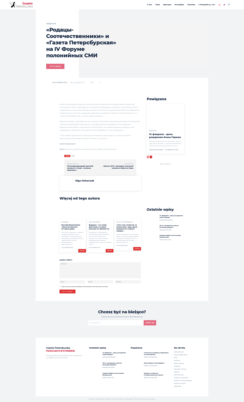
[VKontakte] (54, 362)
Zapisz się (149, 323)
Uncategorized (94, 222)
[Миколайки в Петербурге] (137, 366)
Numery (177, 366)
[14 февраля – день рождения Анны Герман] (166, 115)
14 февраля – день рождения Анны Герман (171, 216)
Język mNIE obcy (180, 355)
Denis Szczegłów (150, 357)
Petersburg (178, 375)
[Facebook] (47, 362)
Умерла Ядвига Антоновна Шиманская (170, 236)
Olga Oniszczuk (59, 82)
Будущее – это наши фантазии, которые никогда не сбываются (99, 227)
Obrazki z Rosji (180, 369)
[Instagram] (50, 362)
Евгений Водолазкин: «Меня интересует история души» (70, 227)
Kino (176, 357)
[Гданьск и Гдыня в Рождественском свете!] (137, 376)
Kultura (177, 360)
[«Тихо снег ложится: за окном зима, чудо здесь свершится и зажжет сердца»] (127, 211)
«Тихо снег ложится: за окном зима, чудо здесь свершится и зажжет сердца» (126, 228)
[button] (229, 4)
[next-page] (151, 157)
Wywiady (177, 386)
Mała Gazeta (179, 363)
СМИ (73, 156)
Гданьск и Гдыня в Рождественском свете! (153, 374)
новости (51, 24)
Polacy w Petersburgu (124, 222)
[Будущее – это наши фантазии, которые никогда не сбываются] (100, 211)
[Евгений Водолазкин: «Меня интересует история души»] (72, 211)
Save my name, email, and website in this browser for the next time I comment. (85, 286)
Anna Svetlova (165, 239)
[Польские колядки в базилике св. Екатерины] (137, 355)
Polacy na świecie (181, 378)
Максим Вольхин (156, 150)
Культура (153, 130)
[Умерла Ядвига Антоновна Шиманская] (152, 238)
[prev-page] (148, 157)
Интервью (65, 222)
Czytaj (82, 250)
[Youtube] (57, 362)
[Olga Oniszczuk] (49, 82)
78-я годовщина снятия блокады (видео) (169, 226)
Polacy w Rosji (180, 383)
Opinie (176, 372)
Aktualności (179, 352)
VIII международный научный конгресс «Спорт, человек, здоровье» (80, 168)
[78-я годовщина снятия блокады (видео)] (152, 228)
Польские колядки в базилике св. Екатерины (156, 353)
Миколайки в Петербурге (154, 363)
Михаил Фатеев (165, 230)
